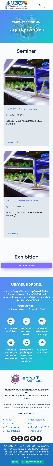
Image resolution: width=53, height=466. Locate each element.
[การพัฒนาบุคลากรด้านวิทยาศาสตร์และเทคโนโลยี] (11, 342)
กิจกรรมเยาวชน (25, 109)
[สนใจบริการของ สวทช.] (42, 342)
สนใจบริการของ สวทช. (42, 351)
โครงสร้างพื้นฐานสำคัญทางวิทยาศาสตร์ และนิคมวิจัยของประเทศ (26, 355)
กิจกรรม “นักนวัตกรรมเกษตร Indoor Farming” (24, 122)
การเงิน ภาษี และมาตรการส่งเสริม (26, 331)
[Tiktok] (39, 438)
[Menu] (47, 5)
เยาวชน (36, 109)
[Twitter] (26, 438)
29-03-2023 (12, 109)
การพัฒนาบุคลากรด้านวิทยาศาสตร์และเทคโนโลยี (11, 354)
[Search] (40, 5)
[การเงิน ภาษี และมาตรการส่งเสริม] (26, 321)
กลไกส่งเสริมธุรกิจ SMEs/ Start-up (42, 331)
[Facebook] (14, 438)
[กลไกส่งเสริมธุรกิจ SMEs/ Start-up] (42, 321)
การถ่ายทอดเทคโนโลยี (11, 330)
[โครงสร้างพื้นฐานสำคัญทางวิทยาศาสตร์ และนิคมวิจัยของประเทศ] (26, 342)
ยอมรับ (15, 462)
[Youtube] (33, 438)
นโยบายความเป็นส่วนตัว (32, 462)
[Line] (20, 438)
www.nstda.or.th (26, 413)
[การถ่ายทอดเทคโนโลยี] (11, 321)
